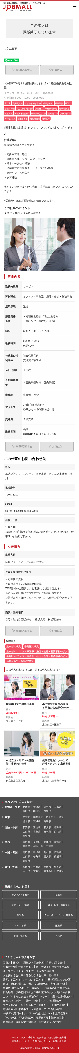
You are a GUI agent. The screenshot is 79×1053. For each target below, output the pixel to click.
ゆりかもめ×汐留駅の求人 (20, 661)
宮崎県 (36, 871)
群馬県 (47, 821)
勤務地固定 (57, 1017)
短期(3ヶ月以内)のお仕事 (55, 992)
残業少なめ (63, 988)
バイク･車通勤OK (51, 1000)
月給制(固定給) (55, 962)
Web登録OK (26, 1017)
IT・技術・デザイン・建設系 (58, 915)
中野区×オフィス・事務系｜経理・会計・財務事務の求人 (36, 656)
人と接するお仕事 (13, 975)
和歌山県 (38, 846)
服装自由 (31, 1005)
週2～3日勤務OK (38, 983)
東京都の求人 (13, 646)
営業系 (58, 894)
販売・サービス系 (20, 904)
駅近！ (19, 1000)
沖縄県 (60, 871)
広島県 (57, 852)
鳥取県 (26, 852)
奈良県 (26, 846)
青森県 (36, 806)
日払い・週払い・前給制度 (28, 962)
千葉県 (60, 817)
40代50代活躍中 (12, 1013)
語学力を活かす (12, 979)
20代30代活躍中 (53, 1009)
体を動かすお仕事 (36, 975)
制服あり (44, 1005)
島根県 (36, 852)
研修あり (8, 1022)
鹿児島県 (48, 871)
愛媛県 (57, 856)
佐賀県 (36, 866)
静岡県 (57, 831)
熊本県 (57, 866)
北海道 (26, 806)
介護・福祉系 (20, 935)
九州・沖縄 (11, 867)
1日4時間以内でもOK (58, 979)
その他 (58, 935)
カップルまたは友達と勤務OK (20, 996)
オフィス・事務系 (20, 894)
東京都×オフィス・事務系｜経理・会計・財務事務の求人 (36, 651)
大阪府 (26, 842)
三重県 (49, 846)
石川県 (47, 827)
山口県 (26, 856)
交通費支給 (9, 967)
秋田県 (26, 811)
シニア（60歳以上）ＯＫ (38, 1013)
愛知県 (26, 836)
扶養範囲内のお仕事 (27, 992)
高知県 (26, 860)
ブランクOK (10, 1017)
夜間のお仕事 (58, 983)
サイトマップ (18, 1037)
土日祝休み (61, 1013)
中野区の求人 (31, 646)
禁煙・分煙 (32, 1000)
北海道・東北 (12, 807)
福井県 (57, 827)
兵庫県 (47, 842)
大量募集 (36, 1009)
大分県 (26, 871)
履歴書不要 (42, 1017)
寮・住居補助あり (62, 996)
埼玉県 (49, 817)
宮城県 (57, 806)
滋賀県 (57, 842)
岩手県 (47, 806)
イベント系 (20, 925)
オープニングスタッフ (16, 971)
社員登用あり (26, 967)
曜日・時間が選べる (14, 983)
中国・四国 (11, 852)
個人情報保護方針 (57, 1037)
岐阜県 (47, 831)
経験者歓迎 (9, 1009)
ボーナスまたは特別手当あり (52, 967)
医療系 (58, 925)
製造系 (20, 915)
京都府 (36, 842)
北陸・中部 (11, 827)
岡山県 (47, 852)
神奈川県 (38, 817)
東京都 (26, 817)
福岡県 (26, 866)
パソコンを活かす (33, 979)
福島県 (47, 811)
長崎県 (47, 866)
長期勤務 (8, 992)
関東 (7, 817)
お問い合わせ (59, 1041)
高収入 (7, 962)
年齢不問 (23, 1009)
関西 (7, 842)
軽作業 (53, 975)
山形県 (36, 811)
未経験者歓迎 (59, 1005)
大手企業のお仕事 (13, 1005)
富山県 (36, 827)
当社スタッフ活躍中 (50, 1022)
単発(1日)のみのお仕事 (16, 988)
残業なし (37, 988)
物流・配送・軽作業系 (59, 904)
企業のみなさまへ (41, 1041)
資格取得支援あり (26, 1022)
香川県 (47, 856)
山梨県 (26, 831)
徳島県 (36, 856)
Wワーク (45, 996)
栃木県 (26, 821)
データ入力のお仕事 (42, 971)
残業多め (49, 988)
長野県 (36, 831)
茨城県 (36, 821)
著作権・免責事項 (37, 1037)
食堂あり (8, 1000)
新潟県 (26, 827)
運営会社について (21, 1041)
